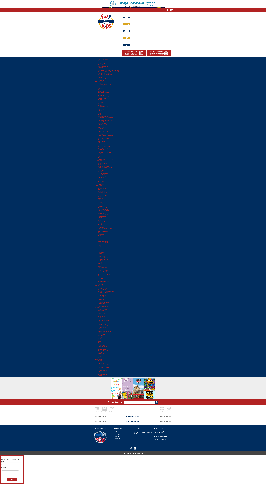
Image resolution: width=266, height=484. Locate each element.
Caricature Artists (102, 194)
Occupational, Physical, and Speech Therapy (108, 176)
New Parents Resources (103, 87)
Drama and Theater (102, 251)
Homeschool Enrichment (103, 259)
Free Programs (101, 256)
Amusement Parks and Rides (104, 96)
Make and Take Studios (103, 127)
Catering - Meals (101, 196)
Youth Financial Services (103, 92)
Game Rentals (101, 213)
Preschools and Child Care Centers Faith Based (108, 70)
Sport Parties (101, 232)
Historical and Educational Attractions (106, 120)
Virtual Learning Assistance (104, 78)
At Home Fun (101, 101)
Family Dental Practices (103, 173)
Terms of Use (118, 433)
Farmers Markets (102, 295)
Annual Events (101, 360)
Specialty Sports (101, 345)
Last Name (3, 473)
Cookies (100, 202)
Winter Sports (101, 355)
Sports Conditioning (102, 346)
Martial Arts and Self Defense (104, 331)
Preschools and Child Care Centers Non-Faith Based (109, 71)
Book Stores (100, 287)
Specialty (100, 276)
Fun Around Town (99, 94)
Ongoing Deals (101, 369)
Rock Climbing (101, 335)
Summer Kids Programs (103, 280)
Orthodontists (101, 177)
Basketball (100, 312)
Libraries (100, 126)
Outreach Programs (102, 267)
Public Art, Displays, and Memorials (105, 135)
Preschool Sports (101, 334)
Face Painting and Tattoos (104, 208)
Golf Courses (101, 119)
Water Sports (101, 353)
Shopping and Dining (99, 285)
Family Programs (101, 255)
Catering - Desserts (102, 195)
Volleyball (100, 352)
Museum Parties (101, 220)
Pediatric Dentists (102, 178)
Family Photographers (103, 83)
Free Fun (100, 113)
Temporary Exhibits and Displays (105, 152)
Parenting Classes (102, 269)
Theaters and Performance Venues (105, 153)
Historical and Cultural (103, 257)
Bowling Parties (101, 191)
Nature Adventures (102, 133)
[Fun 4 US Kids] (106, 21)
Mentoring (100, 263)
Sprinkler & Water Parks (103, 148)
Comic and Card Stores (103, 289)
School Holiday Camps (103, 59)
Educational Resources (103, 66)
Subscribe (12, 479)
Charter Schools (101, 63)
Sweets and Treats (102, 305)
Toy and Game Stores (103, 306)
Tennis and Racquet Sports (104, 350)
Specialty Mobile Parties (103, 231)
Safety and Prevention (103, 271)
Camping (100, 105)
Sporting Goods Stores (103, 303)
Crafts (99, 248)
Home (95, 10)
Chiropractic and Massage (104, 166)
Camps (96, 58)
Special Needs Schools (103, 76)
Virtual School (101, 80)
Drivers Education (102, 252)
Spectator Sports (101, 145)
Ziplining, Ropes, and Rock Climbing (106, 159)
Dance (99, 249)
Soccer (99, 341)
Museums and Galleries (103, 131)
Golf (99, 321)
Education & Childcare (100, 60)
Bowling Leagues (101, 313)
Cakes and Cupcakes (102, 192)
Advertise (112, 10)
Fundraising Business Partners (104, 84)
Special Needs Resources (103, 90)
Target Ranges (101, 151)
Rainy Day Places (102, 137)
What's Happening (99, 359)
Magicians (100, 217)
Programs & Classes (99, 237)
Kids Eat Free (101, 299)
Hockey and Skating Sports (104, 326)
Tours (99, 156)
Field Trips (100, 110)
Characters (100, 198)
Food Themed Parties (103, 209)
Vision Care (100, 183)
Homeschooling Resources (104, 85)
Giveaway (119, 10)
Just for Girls (101, 260)
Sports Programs (99, 307)
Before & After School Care (104, 62)
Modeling (100, 264)
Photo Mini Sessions (102, 370)
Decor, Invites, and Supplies (104, 203)
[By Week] (104, 409)
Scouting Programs (102, 273)
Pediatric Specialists (102, 180)
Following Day (164, 416)
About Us (117, 436)
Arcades (100, 99)
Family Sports (101, 319)
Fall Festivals (101, 363)
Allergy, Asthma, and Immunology (105, 162)
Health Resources (99, 160)
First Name (3, 467)
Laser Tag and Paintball (103, 124)
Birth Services (101, 164)
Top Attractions (101, 155)
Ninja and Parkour (102, 332)
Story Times (100, 278)
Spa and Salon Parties (103, 230)
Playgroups (100, 88)
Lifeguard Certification (103, 330)
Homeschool (100, 67)
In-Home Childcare (102, 69)
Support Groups (101, 91)
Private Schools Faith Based (104, 73)
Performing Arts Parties (103, 226)
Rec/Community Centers (103, 138)
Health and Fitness (102, 324)
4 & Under (100, 238)
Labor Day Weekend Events (104, 367)
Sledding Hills (101, 144)
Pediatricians (101, 181)
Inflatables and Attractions (103, 214)
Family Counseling (102, 171)
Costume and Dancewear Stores (105, 292)
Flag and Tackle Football (103, 320)
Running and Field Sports (103, 337)
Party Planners (101, 223)
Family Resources (99, 81)
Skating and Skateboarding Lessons (106, 339)
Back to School (101, 362)
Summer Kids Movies (102, 374)
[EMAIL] (169, 409)
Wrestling (100, 356)
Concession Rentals (102, 201)
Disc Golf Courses (102, 108)
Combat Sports (101, 316)
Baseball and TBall (102, 310)
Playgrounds (100, 134)
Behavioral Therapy (102, 163)
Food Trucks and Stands (103, 210)
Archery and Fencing (102, 309)
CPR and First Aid (102, 169)
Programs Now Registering (104, 270)
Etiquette (100, 253)
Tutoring (100, 77)
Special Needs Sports (102, 344)
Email (2, 461)
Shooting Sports (101, 338)
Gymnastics (100, 323)
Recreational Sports (102, 139)
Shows (99, 371)
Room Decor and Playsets (103, 302)
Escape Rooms (101, 109)
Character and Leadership (104, 242)
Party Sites (100, 224)
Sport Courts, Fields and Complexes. (106, 146)
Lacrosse (100, 328)
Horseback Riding (102, 327)
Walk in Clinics (101, 184)
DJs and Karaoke (102, 205)
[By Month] (97, 409)
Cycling (99, 317)
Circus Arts (100, 244)
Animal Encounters (102, 98)
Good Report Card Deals (103, 366)
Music (99, 266)
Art (98, 239)
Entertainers (100, 206)
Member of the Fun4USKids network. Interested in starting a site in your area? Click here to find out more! (143, 432)
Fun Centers (100, 114)
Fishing (99, 112)
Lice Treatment (101, 174)
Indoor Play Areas (102, 123)
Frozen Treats (101, 296)
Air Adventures (101, 95)
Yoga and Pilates (101, 357)
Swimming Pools (101, 149)
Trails (99, 158)
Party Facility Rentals (102, 221)
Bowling (99, 103)
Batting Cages (101, 102)
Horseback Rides (101, 121)
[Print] (162, 409)
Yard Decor (100, 235)
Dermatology (101, 170)
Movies (99, 130)
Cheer (99, 314)
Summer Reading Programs (104, 281)
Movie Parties (101, 219)
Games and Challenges (103, 116)
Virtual (99, 282)
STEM (99, 277)
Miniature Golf (101, 128)
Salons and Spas (101, 141)
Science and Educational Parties (105, 228)
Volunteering (100, 284)
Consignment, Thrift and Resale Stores (106, 291)
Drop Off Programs (102, 65)
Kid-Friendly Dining (102, 298)
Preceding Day (102, 416)
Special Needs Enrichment (104, 274)
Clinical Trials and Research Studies (106, 167)
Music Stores (101, 301)
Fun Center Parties (102, 212)
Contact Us (117, 438)
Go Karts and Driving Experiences (105, 117)
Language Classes (102, 262)
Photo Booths (101, 227)
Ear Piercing (100, 294)
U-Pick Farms (101, 375)
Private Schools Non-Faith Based (105, 74)
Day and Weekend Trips (103, 106)
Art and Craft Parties (102, 188)
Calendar (100, 10)
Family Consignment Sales (104, 364)
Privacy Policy (118, 434)
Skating (99, 142)
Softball (99, 342)
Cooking (100, 246)
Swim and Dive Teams (103, 348)
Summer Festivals (102, 373)
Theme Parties (101, 234)
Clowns (99, 199)
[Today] (112, 409)
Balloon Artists (101, 189)
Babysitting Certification (103, 241)
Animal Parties (101, 187)
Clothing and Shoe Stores (103, 288)
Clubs (99, 245)
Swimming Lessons (102, 349)
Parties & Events (98, 185)
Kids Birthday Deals (102, 216)
